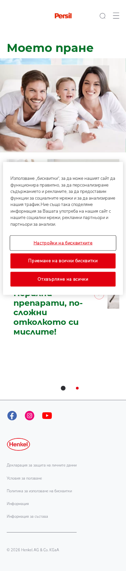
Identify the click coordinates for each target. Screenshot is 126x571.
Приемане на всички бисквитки (62, 261)
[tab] (63, 388)
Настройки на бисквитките (63, 243)
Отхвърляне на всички (63, 279)
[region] (63, 228)
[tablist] (63, 388)
